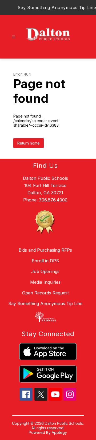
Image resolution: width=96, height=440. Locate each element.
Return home (28, 143)
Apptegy (59, 432)
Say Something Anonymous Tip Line (57, 7)
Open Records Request (45, 292)
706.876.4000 (53, 200)
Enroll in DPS (45, 260)
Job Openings (45, 271)
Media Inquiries (45, 282)
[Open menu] (14, 37)
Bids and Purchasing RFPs (45, 250)
